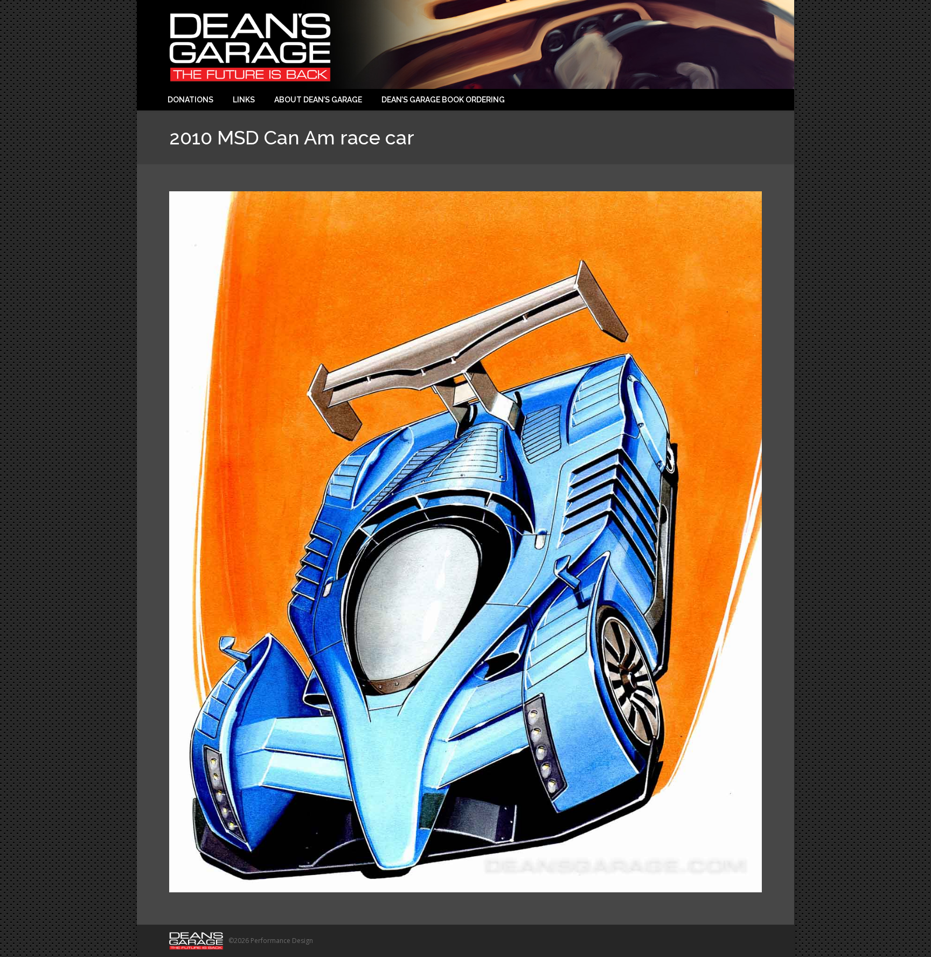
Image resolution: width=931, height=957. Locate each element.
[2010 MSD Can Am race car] (465, 541)
